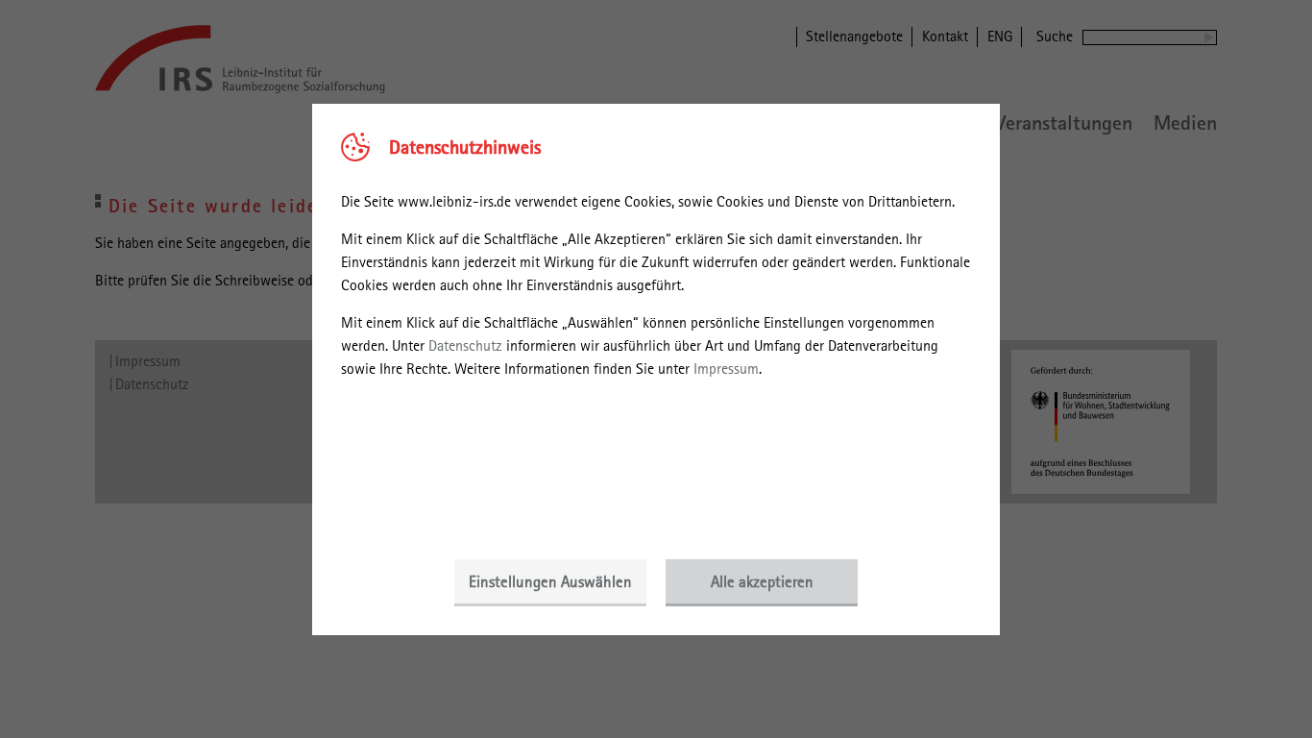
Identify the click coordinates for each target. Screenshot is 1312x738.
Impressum (726, 368)
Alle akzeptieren (762, 581)
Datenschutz (465, 345)
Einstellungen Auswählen (550, 581)
